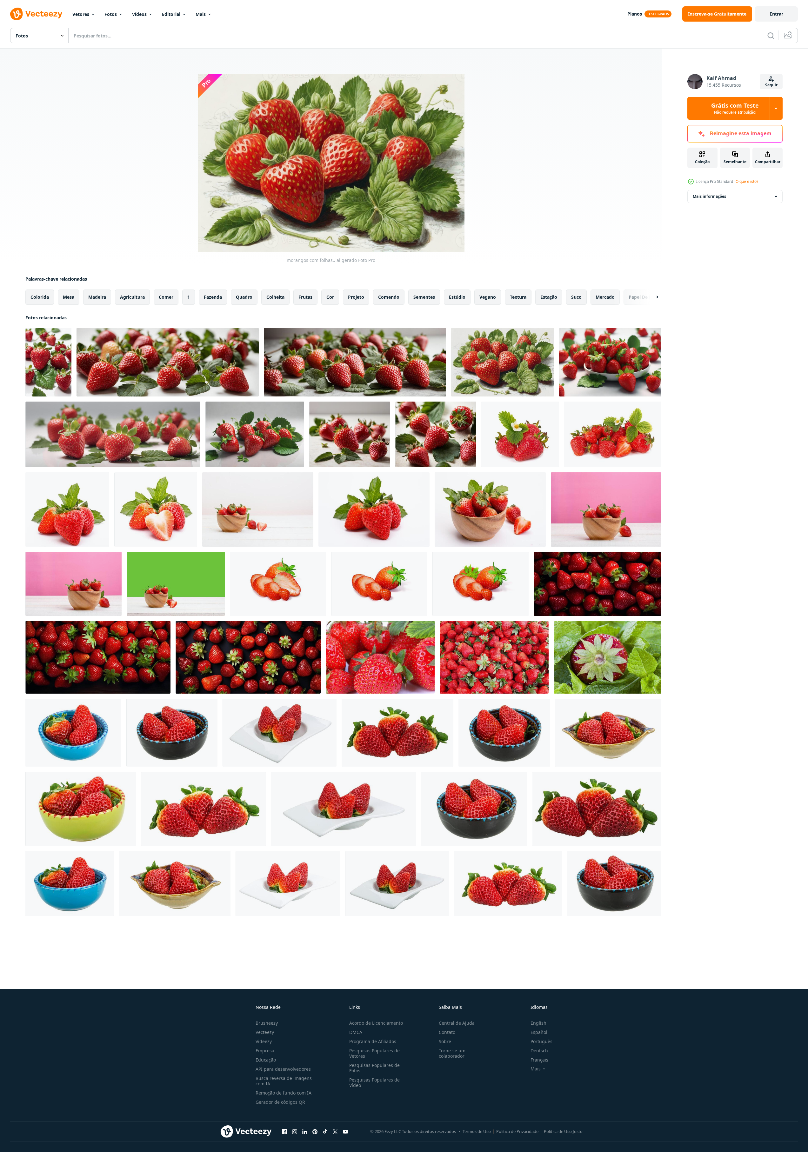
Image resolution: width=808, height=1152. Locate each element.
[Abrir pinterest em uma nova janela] (314, 1131)
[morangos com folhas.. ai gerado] (48, 362)
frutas (305, 297)
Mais (201, 14)
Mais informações (709, 196)
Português (541, 1041)
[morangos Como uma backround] (380, 657)
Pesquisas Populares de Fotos (374, 1068)
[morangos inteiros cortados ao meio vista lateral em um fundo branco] (278, 584)
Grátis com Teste (735, 108)
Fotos (110, 14)
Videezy (264, 1041)
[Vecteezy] (36, 14)
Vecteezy (265, 1032)
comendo (388, 297)
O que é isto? (747, 181)
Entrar (776, 14)
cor (330, 297)
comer (166, 297)
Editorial (171, 14)
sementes (424, 297)
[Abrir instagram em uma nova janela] (294, 1131)
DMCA (355, 1032)
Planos (634, 14)
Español (539, 1032)
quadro (244, 297)
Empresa (265, 1051)
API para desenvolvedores (283, 1069)
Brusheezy (267, 1023)
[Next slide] (652, 297)
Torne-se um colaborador (452, 1053)
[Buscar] (771, 35)
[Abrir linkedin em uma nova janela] (304, 1131)
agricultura (132, 297)
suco (576, 297)
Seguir (771, 85)
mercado (605, 297)
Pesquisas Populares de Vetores (374, 1053)
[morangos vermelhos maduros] (607, 657)
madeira (97, 297)
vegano (487, 297)
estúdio (457, 297)
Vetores (80, 14)
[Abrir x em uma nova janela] (335, 1131)
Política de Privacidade (517, 1131)
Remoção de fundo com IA (283, 1093)
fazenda (213, 297)
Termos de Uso (477, 1131)
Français (539, 1060)
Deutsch (539, 1051)
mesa (68, 297)
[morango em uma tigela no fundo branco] (73, 733)
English (538, 1023)
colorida (39, 297)
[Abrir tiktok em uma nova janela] (325, 1131)
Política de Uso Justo (563, 1131)
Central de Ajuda (457, 1023)
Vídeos (139, 14)
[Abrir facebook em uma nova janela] (284, 1131)
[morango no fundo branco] (397, 733)
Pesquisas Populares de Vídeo (374, 1082)
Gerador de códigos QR (280, 1102)
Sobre (445, 1041)
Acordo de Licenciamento (376, 1023)
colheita (275, 297)
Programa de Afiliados (372, 1041)
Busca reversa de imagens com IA (284, 1081)
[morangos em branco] (520, 434)
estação (548, 297)
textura (518, 297)
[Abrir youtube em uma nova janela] (345, 1131)
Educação (266, 1060)
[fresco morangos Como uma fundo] (494, 657)
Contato (447, 1032)
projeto (356, 297)
